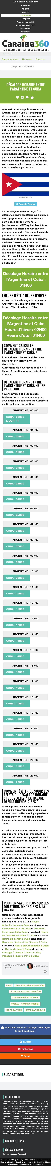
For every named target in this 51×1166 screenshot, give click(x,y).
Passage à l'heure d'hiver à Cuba (21, 952)
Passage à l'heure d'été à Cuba (20, 955)
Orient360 (25, 32)
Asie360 (25, 12)
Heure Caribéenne (35, 1010)
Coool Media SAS (7, 1160)
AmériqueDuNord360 (25, 25)
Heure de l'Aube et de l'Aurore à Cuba (24, 942)
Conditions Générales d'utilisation (30, 1162)
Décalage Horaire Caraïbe (29, 985)
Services (41, 59)
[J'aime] (17, 97)
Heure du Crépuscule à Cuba (32, 945)
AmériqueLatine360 (25, 22)
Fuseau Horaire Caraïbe (25, 998)
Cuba (9, 985)
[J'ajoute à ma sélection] (22, 97)
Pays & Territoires (11, 59)
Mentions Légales (7, 1162)
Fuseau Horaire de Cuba (16, 928)
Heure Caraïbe (14, 1010)
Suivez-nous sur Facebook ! (15, 1154)
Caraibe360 (25, 15)
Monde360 (25, 5)
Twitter (26, 1041)
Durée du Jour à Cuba (18, 949)
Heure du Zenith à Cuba (16, 938)
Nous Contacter (36, 1164)
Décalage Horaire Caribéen (25, 991)
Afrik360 (25, 9)
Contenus (28, 59)
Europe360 (25, 19)
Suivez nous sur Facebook (8, 53)
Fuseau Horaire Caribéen (25, 1004)
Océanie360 (25, 28)
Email (26, 1056)
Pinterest (27, 1048)
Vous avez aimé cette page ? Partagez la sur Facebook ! (27, 1029)
